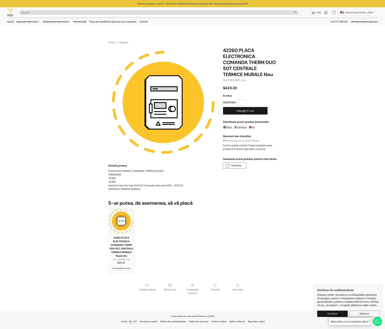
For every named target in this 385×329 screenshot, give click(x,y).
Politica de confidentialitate (173, 321)
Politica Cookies (218, 321)
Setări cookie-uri (237, 321)
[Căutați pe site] (295, 12)
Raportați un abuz (256, 321)
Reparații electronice (27, 21)
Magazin (123, 42)
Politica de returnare (198, 321)
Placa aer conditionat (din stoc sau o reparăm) (112, 21)
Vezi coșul (237, 289)
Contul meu (170, 289)
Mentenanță (79, 21)
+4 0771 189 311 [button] (339, 21)
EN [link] (135, 321)
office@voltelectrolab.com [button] (364, 21)
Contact (143, 21)
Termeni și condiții (148, 321)
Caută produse (147, 289)
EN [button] (319, 12)
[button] (10, 12)
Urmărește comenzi (192, 291)
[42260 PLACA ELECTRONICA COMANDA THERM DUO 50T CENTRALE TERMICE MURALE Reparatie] (121, 221)
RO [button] (313, 12)
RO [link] (130, 321)
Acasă (10, 21)
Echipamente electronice (56, 21)
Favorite (215, 289)
